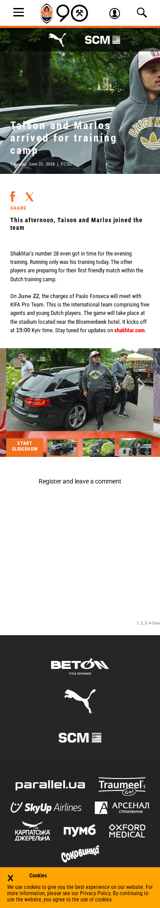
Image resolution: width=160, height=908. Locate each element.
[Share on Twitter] (29, 193)
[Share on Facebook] (12, 193)
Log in (118, 14)
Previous (18, 385)
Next (142, 385)
